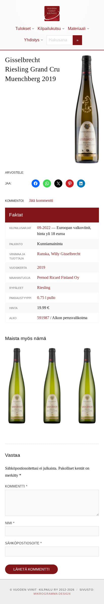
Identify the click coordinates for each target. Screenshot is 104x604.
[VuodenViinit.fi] (52, 13)
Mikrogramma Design (52, 593)
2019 (41, 267)
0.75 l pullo (46, 297)
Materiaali (77, 28)
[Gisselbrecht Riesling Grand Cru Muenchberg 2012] (17, 386)
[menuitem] (24, 28)
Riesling (43, 287)
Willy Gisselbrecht (65, 254)
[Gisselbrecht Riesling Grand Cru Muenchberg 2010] (52, 386)
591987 (43, 318)
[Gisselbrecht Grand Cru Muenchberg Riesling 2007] (87, 386)
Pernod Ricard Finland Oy (58, 277)
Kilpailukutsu (49, 28)
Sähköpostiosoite (23, 543)
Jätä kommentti (41, 200)
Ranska (43, 254)
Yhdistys (31, 40)
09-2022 (43, 227)
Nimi (9, 523)
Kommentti (16, 486)
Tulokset (23, 28)
